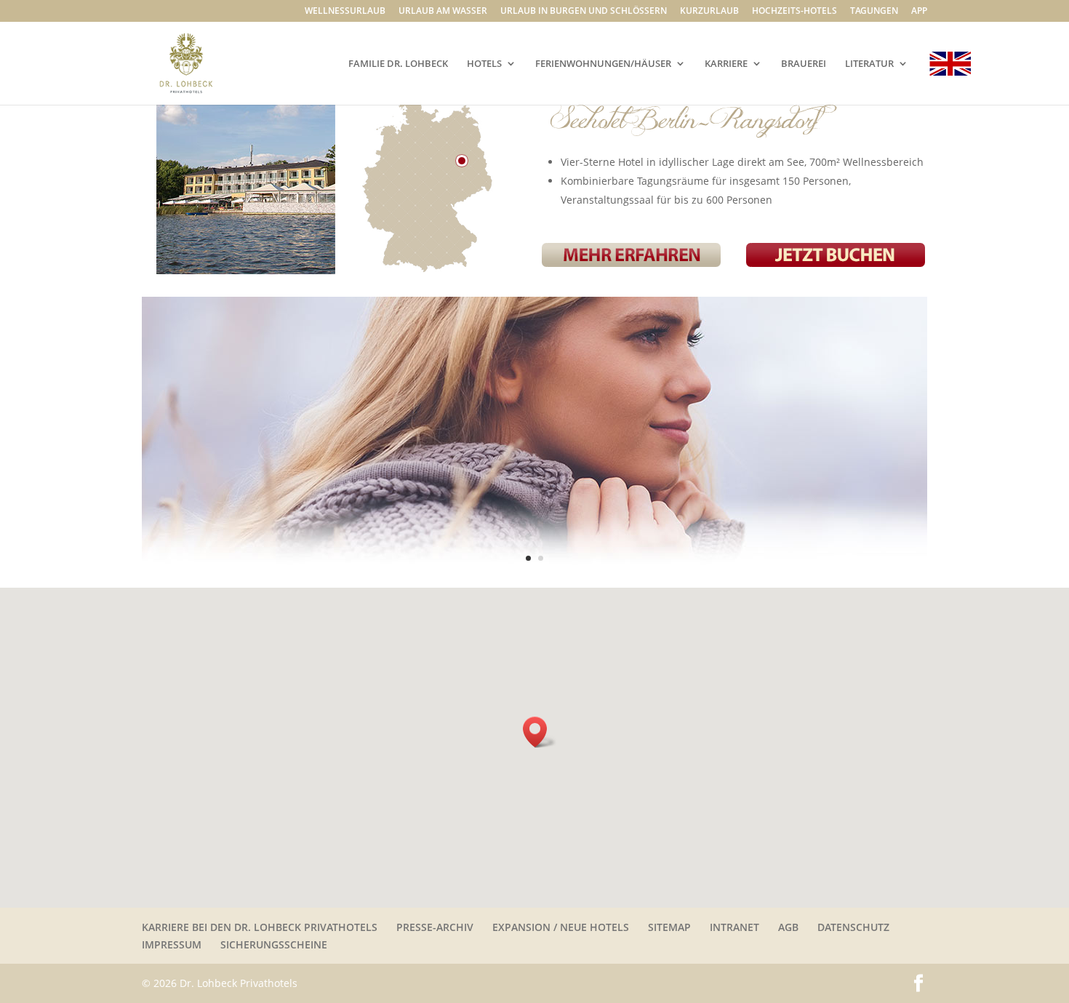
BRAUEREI (803, 64)
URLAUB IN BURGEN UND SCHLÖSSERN (583, 12)
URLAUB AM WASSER (443, 12)
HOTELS (484, 64)
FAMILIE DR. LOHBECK (398, 64)
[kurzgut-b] (534, 584)
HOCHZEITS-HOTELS (794, 12)
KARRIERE (726, 64)
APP (919, 12)
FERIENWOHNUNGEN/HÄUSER (603, 64)
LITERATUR (869, 64)
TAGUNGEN (874, 12)
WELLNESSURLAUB (345, 12)
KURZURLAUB (709, 12)
